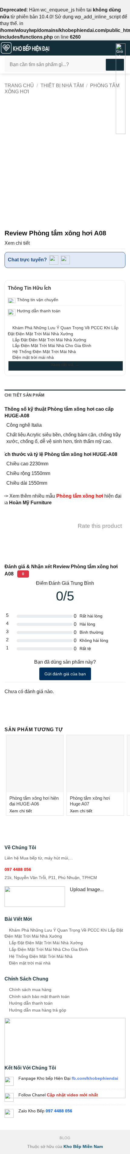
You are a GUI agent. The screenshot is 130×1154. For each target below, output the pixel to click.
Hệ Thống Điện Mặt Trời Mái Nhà (43, 351)
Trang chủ (19, 85)
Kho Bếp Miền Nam (83, 1146)
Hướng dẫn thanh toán (30, 1003)
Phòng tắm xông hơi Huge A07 (90, 801)
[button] (98, 48)
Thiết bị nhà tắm (62, 85)
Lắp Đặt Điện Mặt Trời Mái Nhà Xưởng (48, 339)
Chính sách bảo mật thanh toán (39, 996)
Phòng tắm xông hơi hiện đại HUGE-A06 (34, 801)
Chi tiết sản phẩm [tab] (24, 395)
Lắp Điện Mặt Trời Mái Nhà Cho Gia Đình (51, 345)
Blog (65, 1138)
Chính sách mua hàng (29, 989)
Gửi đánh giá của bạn (65, 673)
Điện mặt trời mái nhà (32, 357)
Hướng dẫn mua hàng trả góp (37, 1010)
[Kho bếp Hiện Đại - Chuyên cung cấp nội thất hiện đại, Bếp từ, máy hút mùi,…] (45, 48)
